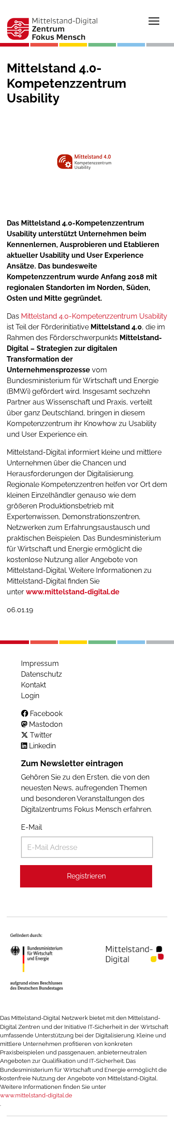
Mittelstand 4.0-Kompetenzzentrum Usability (94, 316)
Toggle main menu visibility (154, 20)
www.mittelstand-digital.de (73, 592)
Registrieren (86, 876)
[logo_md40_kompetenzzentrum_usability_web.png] (87, 162)
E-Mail (31, 827)
